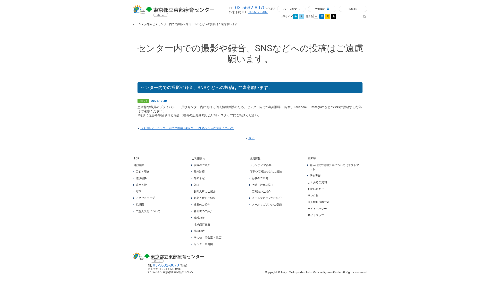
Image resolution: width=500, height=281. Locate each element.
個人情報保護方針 (318, 202)
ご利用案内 (198, 158)
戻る (251, 138)
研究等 (312, 158)
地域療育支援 (202, 224)
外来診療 (199, 171)
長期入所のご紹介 (205, 191)
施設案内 (139, 165)
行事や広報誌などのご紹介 (266, 171)
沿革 (138, 191)
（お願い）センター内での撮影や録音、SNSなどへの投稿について (187, 128)
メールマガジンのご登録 (267, 204)
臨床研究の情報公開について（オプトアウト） (334, 167)
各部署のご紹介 (203, 211)
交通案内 (320, 9)
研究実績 (315, 175)
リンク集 (313, 195)
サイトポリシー (317, 208)
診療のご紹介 (202, 165)
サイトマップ (316, 215)
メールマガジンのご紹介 (267, 197)
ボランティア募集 (260, 165)
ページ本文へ (291, 9)
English (353, 9)
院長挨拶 (141, 184)
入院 (196, 184)
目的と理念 (142, 171)
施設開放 (199, 230)
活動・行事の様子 (263, 184)
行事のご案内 (260, 178)
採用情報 (255, 158)
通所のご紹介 (202, 204)
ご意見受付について (148, 211)
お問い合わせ (316, 188)
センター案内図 (203, 244)
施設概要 (141, 178)
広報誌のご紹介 (261, 191)
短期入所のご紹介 (205, 197)
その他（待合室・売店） (209, 237)
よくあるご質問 (317, 182)
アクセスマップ (145, 197)
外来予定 (199, 178)
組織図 (140, 204)
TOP (136, 158)
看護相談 (199, 217)
